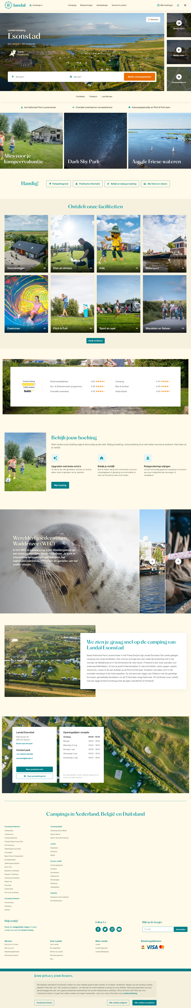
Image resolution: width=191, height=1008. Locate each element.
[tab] (69, 561)
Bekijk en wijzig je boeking (123, 183)
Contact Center (27, 930)
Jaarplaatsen (54, 887)
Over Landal (54, 944)
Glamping (53, 883)
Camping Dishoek (11, 838)
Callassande (9, 831)
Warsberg (8, 906)
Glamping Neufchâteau (58, 831)
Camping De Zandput (12, 878)
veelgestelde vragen (20, 927)
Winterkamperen (56, 901)
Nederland (54, 848)
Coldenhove (9, 834)
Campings (72, 5)
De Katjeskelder (10, 860)
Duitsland (53, 851)
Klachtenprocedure (11, 955)
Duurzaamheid (55, 948)
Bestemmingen (86, 5)
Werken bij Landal (56, 952)
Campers (53, 869)
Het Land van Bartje (11, 892)
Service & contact (119, 5)
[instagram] (112, 931)
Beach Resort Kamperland (14, 856)
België (52, 855)
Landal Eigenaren (102, 948)
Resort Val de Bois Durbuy (59, 838)
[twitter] (105, 931)
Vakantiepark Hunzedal (13, 849)
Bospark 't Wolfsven (12, 874)
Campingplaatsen (56, 865)
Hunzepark (8, 852)
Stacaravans (54, 872)
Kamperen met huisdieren (59, 897)
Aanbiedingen (102, 5)
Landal (98, 944)
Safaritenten (54, 876)
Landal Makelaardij (102, 952)
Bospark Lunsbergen (12, 871)
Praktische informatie (89, 183)
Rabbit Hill (8, 882)
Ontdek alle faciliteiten (17, 161)
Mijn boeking (60, 485)
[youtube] (119, 931)
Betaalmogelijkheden (12, 952)
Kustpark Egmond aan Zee (14, 841)
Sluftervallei (9, 889)
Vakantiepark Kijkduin (12, 863)
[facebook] (98, 931)
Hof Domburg (9, 845)
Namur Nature (55, 834)
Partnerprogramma (56, 955)
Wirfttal (7, 910)
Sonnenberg (9, 902)
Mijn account (9, 948)
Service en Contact (11, 944)
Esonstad (8, 885)
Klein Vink (8, 867)
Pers (51, 959)
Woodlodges (54, 880)
